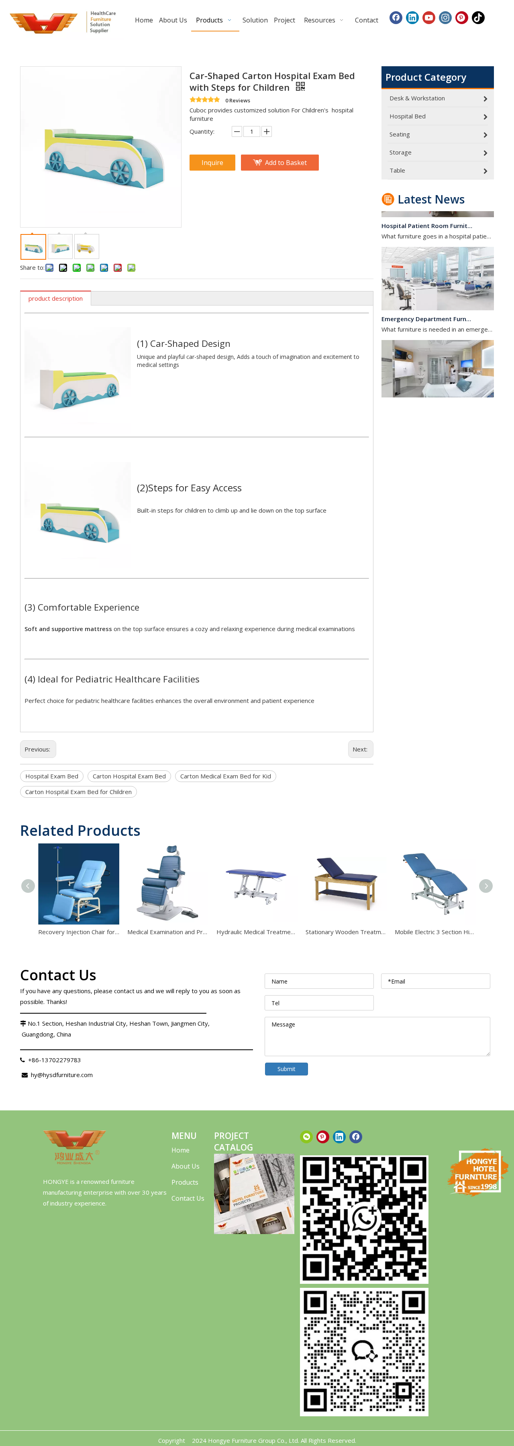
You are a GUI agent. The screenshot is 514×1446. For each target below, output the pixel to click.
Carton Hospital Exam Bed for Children (78, 792)
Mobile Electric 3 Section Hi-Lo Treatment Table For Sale (435, 932)
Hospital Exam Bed (51, 776)
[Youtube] (428, 17)
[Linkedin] (412, 17)
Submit (286, 1069)
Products (184, 1182)
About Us (185, 1166)
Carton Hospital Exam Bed (129, 776)
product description (56, 298)
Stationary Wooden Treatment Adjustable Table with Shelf (346, 932)
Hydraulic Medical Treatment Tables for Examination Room (257, 932)
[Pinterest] (461, 17)
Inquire (212, 162)
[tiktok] (478, 17)
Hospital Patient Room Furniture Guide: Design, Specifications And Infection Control (426, 218)
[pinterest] (322, 1136)
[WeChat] (306, 1136)
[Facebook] (396, 17)
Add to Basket (286, 162)
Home (180, 1150)
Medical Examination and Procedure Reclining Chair (167, 932)
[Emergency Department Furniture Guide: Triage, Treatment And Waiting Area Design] (437, 301)
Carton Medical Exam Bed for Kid (225, 776)
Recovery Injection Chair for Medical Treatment (78, 932)
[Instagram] (445, 17)
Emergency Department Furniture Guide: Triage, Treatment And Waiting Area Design (426, 312)
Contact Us (187, 1198)
